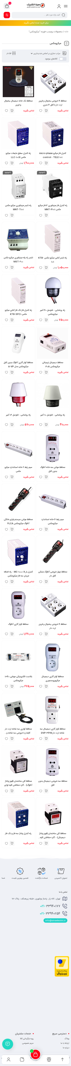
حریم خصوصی (28, 1043)
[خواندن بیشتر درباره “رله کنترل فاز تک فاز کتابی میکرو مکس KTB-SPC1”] (12, 320)
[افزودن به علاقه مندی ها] (40, 738)
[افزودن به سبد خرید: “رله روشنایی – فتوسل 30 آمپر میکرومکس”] (46, 320)
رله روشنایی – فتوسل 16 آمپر (18, 415)
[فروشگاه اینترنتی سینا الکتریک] (35, 6)
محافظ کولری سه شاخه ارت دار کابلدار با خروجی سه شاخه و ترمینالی (18, 733)
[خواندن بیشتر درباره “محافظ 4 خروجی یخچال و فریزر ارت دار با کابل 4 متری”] (46, 110)
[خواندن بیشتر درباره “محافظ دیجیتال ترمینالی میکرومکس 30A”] (46, 372)
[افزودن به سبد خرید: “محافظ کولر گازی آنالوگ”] (12, 634)
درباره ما (66, 1048)
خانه (66, 32)
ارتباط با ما (65, 1043)
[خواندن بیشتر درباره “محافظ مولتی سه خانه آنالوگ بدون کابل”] (46, 477)
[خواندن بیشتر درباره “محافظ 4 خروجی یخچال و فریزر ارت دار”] (46, 634)
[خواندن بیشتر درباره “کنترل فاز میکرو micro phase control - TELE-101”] (46, 163)
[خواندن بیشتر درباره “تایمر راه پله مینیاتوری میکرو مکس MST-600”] (12, 267)
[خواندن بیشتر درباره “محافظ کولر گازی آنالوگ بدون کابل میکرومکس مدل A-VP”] (12, 372)
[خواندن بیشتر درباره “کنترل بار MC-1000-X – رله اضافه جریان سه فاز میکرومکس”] (12, 581)
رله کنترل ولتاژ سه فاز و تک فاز (18, 833)
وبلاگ (66, 1038)
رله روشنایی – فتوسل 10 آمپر (52, 415)
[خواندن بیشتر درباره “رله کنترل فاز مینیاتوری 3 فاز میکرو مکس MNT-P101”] (46, 215)
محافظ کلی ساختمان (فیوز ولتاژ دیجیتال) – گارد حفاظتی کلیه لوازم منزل (52, 837)
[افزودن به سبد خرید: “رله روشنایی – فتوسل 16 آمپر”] (12, 424)
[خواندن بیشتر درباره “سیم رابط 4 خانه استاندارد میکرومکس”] (46, 529)
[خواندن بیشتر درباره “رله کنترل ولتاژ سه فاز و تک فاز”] (12, 843)
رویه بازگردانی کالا (27, 1038)
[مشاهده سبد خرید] (7, 6)
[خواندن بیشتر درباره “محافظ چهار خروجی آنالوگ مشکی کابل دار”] (46, 581)
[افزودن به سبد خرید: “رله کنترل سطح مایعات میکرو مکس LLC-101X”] (12, 163)
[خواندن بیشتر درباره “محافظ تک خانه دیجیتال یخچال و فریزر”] (12, 110)
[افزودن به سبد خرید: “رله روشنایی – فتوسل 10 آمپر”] (46, 424)
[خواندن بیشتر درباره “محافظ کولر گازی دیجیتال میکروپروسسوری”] (46, 686)
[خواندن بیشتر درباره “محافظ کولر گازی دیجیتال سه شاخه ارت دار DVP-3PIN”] (46, 738)
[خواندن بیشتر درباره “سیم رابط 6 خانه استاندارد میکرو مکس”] (12, 477)
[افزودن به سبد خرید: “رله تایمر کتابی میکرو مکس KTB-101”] (46, 267)
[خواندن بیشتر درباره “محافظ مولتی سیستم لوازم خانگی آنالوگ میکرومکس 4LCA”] (12, 529)
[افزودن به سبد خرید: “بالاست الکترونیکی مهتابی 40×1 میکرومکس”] (12, 686)
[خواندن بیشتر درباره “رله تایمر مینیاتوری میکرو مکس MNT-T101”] (12, 215)
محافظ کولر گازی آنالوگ (18, 624)
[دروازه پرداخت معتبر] (62, 976)
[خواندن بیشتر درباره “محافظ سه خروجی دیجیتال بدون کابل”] (46, 791)
